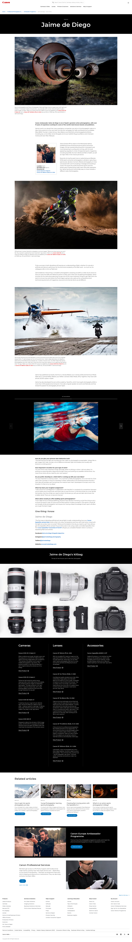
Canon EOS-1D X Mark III (43, 170)
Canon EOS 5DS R (24, 719)
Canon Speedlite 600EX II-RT (97, 653)
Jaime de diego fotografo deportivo (53, 533)
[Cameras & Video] (50, 6)
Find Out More (20, 813)
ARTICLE (43, 800)
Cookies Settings (90, 930)
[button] (121, 426)
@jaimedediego (45, 540)
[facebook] (117, 934)
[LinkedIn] (120, 934)
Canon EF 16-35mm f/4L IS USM (32, 112)
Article (17, 800)
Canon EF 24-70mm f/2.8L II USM (64, 674)
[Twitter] (124, 934)
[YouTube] (128, 934)
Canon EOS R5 (57, 253)
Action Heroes (66, 396)
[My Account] (128, 3)
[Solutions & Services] (81, 6)
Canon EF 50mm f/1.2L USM (62, 653)
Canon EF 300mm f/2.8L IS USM (24, 365)
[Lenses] (56, 6)
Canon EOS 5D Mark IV (26, 700)
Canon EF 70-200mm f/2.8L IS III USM (66, 724)
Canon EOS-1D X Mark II (26, 677)
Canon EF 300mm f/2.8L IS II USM (46, 172)
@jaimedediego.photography (51, 537)
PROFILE (66, 19)
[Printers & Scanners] (69, 6)
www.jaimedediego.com (48, 544)
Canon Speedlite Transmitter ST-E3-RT (50, 527)
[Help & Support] (92, 6)
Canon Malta (6, 934)
